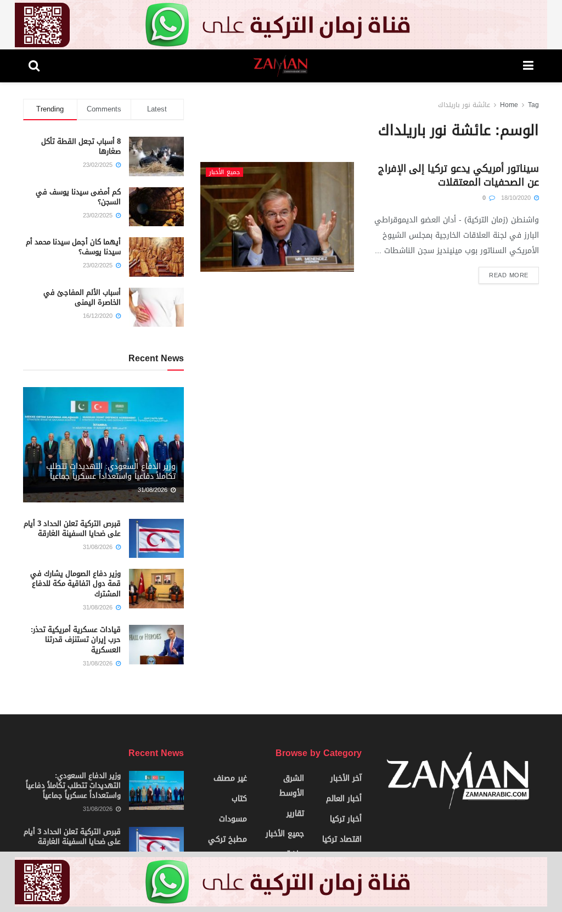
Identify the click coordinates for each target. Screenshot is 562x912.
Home (509, 105)
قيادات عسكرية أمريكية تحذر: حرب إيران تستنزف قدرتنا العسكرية (76, 639)
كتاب (239, 798)
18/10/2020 (517, 198)
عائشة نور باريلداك (464, 105)
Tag (533, 105)
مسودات (233, 819)
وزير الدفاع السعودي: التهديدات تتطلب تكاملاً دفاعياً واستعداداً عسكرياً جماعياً (111, 471)
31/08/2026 (154, 490)
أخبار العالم (344, 798)
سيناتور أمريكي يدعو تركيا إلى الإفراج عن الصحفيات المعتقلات (458, 175)
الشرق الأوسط (291, 786)
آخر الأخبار (346, 778)
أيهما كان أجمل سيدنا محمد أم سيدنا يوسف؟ (73, 247)
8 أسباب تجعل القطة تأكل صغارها (81, 146)
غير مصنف (230, 778)
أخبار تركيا (346, 819)
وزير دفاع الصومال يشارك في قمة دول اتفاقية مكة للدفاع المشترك (75, 583)
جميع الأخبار (224, 172)
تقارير (295, 813)
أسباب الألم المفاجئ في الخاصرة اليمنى (82, 297)
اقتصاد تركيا (342, 839)
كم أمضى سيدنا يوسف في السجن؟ (78, 197)
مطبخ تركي (227, 839)
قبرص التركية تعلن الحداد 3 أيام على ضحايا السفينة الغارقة (72, 528)
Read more (509, 275)
